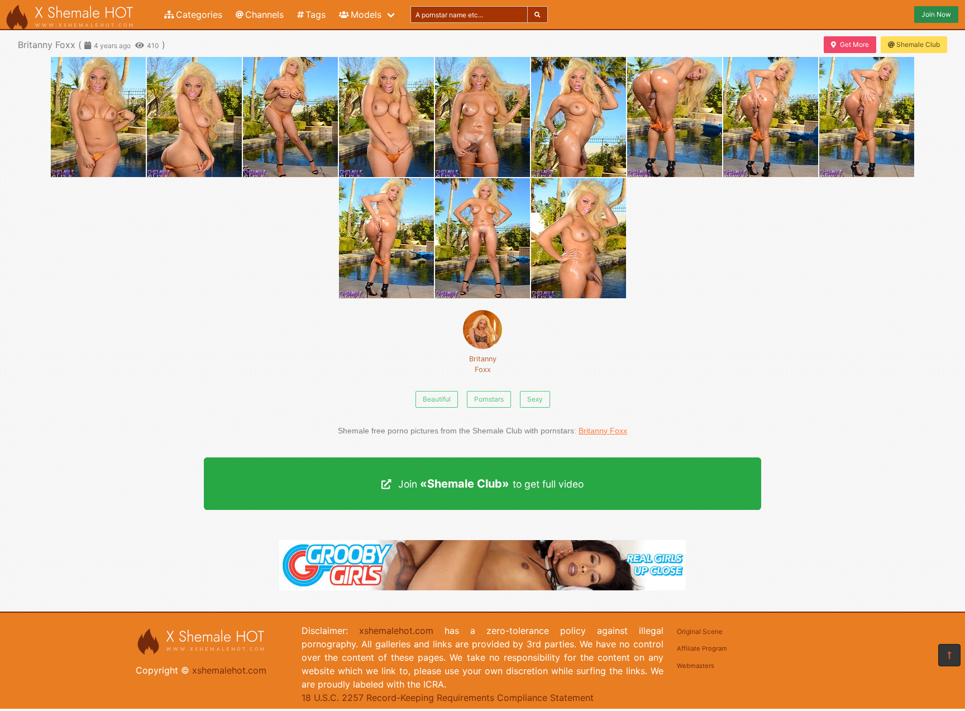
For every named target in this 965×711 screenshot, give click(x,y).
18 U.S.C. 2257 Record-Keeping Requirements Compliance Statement (448, 697)
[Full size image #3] (386, 117)
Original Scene (700, 631)
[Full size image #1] (194, 117)
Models (366, 14)
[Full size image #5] (578, 117)
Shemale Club (918, 44)
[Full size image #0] (98, 117)
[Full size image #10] (482, 238)
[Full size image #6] (674, 117)
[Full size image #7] (770, 117)
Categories (199, 14)
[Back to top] (949, 655)
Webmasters (695, 666)
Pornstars (489, 399)
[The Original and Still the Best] (482, 587)
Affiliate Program (702, 648)
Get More (854, 44)
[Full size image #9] (386, 238)
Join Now (936, 14)
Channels (264, 14)
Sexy (535, 399)
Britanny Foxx (482, 364)
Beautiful (437, 399)
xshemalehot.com (229, 670)
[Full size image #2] (290, 117)
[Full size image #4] (482, 117)
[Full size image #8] (866, 117)
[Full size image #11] (578, 238)
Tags (315, 14)
